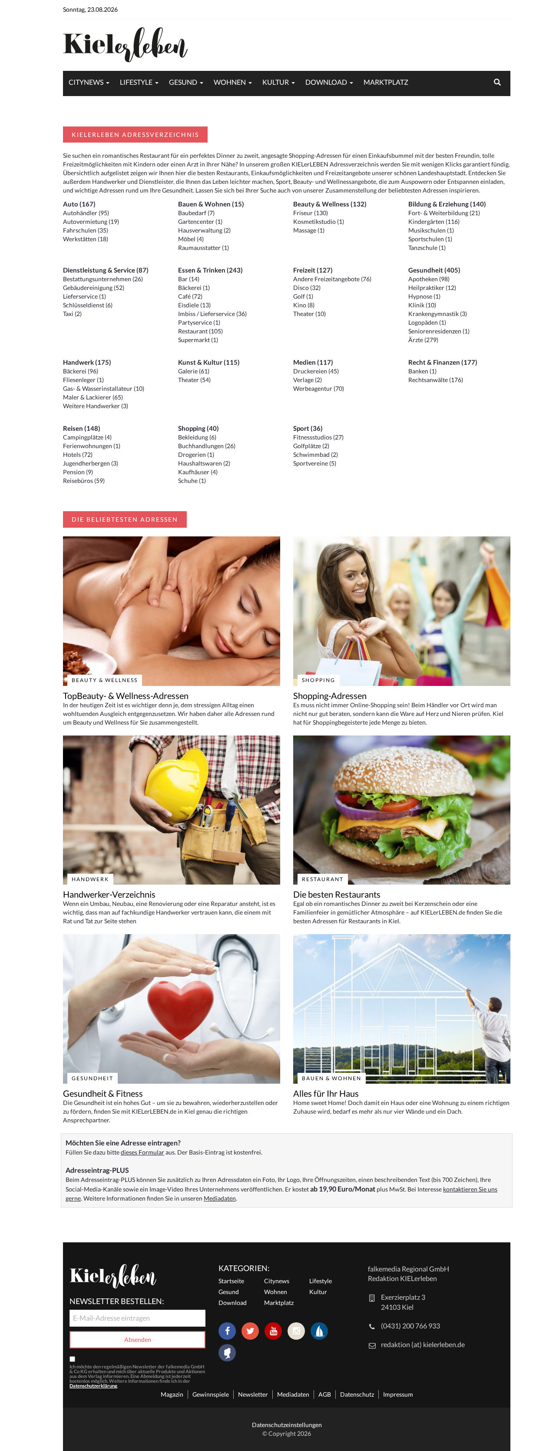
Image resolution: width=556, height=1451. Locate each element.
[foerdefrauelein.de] (227, 1353)
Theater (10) (309, 313)
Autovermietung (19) (91, 221)
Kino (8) (303, 305)
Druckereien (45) (316, 371)
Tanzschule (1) (427, 247)
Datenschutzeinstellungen (287, 1424)
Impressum (398, 1394)
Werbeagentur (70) (318, 388)
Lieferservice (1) (84, 296)
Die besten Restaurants (337, 894)
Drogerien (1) (196, 454)
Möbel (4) (191, 239)
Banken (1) (422, 371)
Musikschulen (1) (431, 230)
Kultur (275, 82)
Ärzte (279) (423, 339)
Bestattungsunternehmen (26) (103, 279)
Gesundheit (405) (434, 270)
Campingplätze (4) (87, 437)
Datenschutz (357, 1394)
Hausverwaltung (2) (204, 230)
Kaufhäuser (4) (198, 472)
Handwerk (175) (87, 362)
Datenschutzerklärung (93, 1385)
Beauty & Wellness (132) (330, 204)
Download (326, 82)
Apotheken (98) (429, 279)
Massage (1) (308, 230)
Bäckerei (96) (80, 371)
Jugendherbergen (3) (90, 463)
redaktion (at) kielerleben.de (423, 1344)
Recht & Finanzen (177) (442, 362)
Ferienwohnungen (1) (91, 445)
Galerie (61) (193, 371)
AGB (324, 1394)
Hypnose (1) (424, 296)
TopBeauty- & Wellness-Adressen (126, 695)
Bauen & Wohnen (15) (211, 204)
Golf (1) (303, 296)
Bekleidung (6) (197, 437)
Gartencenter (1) (200, 221)
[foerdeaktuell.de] (319, 1331)
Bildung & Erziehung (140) (447, 204)
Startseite (231, 1281)
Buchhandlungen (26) (206, 445)
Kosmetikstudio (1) (318, 221)
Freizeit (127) (313, 270)
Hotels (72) (78, 454)
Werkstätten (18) (85, 239)
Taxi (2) (72, 313)
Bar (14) (188, 279)
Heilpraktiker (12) (432, 287)
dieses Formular (142, 1152)
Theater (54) (194, 379)
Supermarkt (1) (198, 339)
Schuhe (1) (192, 480)
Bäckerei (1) (194, 287)
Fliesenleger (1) (83, 379)
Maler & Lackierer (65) (93, 397)
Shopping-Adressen (330, 695)
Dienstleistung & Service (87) (106, 270)
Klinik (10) (422, 305)
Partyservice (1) (199, 322)
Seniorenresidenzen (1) (439, 331)
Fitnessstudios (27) (318, 437)
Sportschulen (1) (430, 239)
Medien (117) (313, 362)
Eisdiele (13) (194, 305)
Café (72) (190, 296)
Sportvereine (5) (314, 463)
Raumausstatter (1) (203, 247)
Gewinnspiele (210, 1394)
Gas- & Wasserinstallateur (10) (103, 388)
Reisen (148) (81, 428)
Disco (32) (307, 287)
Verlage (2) (307, 379)
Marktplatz (386, 82)
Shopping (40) (198, 428)
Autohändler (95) (86, 212)
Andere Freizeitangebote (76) (332, 279)
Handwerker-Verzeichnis (109, 894)
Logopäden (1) (427, 322)
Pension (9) (78, 472)
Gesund (183, 82)
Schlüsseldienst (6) (88, 305)
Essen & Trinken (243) (210, 270)
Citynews (86, 82)
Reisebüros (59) (84, 480)
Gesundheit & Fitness (103, 1093)
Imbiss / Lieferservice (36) (212, 313)
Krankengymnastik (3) (437, 313)
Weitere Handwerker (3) (95, 405)
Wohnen (230, 82)
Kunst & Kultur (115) (209, 362)
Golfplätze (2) (311, 445)
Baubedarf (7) (196, 212)
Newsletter (253, 1394)
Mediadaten (220, 1198)
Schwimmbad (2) (315, 454)
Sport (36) (308, 428)
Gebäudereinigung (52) (93, 287)
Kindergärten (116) (434, 221)
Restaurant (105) (200, 331)
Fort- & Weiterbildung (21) (444, 212)
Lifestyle (136, 82)
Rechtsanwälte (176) (435, 379)
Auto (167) (79, 204)
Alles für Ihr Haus (326, 1093)
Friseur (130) (310, 212)
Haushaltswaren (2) (204, 463)
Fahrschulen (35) (85, 230)
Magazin (172, 1394)
